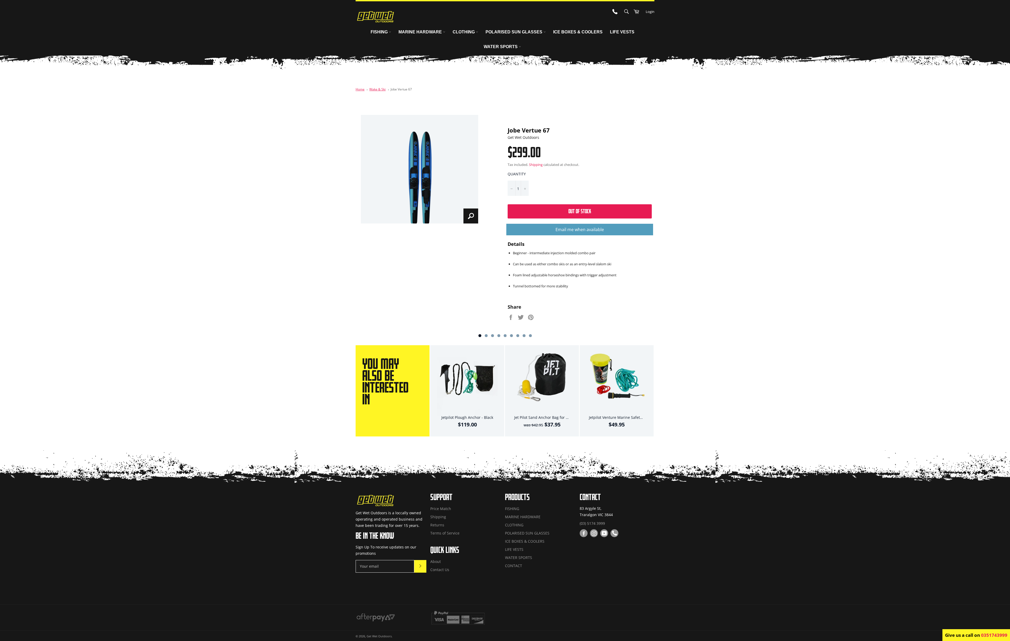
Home (360, 89)
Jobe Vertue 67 (401, 89)
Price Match (440, 508)
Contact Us (439, 569)
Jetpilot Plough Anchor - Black (467, 417)
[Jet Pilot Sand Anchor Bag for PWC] (542, 382)
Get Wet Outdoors (379, 636)
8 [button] (524, 335)
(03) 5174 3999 (592, 523)
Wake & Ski (377, 89)
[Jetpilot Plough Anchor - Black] (467, 382)
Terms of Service (444, 533)
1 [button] (479, 335)
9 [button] (530, 335)
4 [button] (498, 335)
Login (650, 11)
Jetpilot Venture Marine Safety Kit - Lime (624, 417)
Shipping (536, 164)
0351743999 (994, 635)
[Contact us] (614, 533)
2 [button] (486, 335)
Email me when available (580, 229)
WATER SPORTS (501, 46)
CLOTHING (464, 32)
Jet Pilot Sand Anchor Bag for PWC (544, 417)
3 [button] (492, 335)
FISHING (380, 32)
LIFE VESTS (622, 32)
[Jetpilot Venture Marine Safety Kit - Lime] (617, 382)
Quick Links (444, 549)
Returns (437, 524)
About (435, 561)
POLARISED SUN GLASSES (514, 32)
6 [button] (511, 335)
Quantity (517, 173)
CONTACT (513, 565)
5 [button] (505, 335)
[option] (393, 390)
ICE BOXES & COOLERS (578, 32)
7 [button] (517, 335)
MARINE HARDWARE (420, 32)
